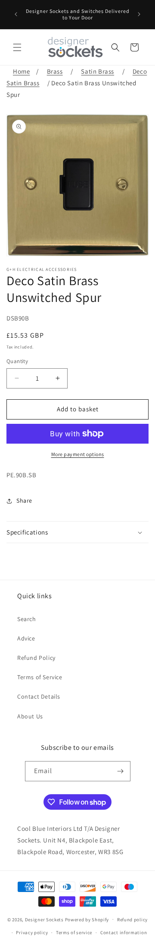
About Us (30, 716)
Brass (55, 71)
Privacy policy (32, 932)
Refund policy (132, 920)
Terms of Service (39, 677)
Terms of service (74, 932)
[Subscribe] (120, 771)
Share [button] (24, 500)
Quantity (17, 361)
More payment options (77, 454)
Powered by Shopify (87, 919)
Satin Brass (97, 71)
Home (21, 71)
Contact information (123, 932)
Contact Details (38, 696)
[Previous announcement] (15, 14)
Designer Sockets (44, 919)
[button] (17, 47)
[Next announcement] (139, 14)
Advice (26, 638)
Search (26, 619)
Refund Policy (36, 658)
